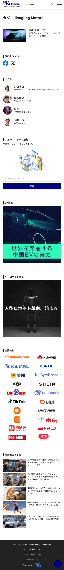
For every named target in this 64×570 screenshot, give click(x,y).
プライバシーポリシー (32, 554)
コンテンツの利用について (32, 549)
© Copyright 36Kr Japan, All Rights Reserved (32, 544)
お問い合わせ (32, 559)
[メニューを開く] (59, 4)
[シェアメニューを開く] (58, 564)
